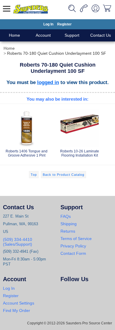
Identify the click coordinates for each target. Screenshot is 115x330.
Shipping (68, 223)
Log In (48, 24)
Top (34, 174)
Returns (67, 231)
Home (14, 35)
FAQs (65, 216)
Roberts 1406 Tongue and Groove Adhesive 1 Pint (26, 153)
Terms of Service (76, 238)
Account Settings (18, 303)
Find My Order (16, 310)
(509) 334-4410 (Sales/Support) (17, 242)
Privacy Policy (73, 246)
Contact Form (73, 253)
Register (64, 24)
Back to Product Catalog (63, 174)
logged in (48, 82)
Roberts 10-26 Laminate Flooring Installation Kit (79, 153)
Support (72, 35)
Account (43, 35)
